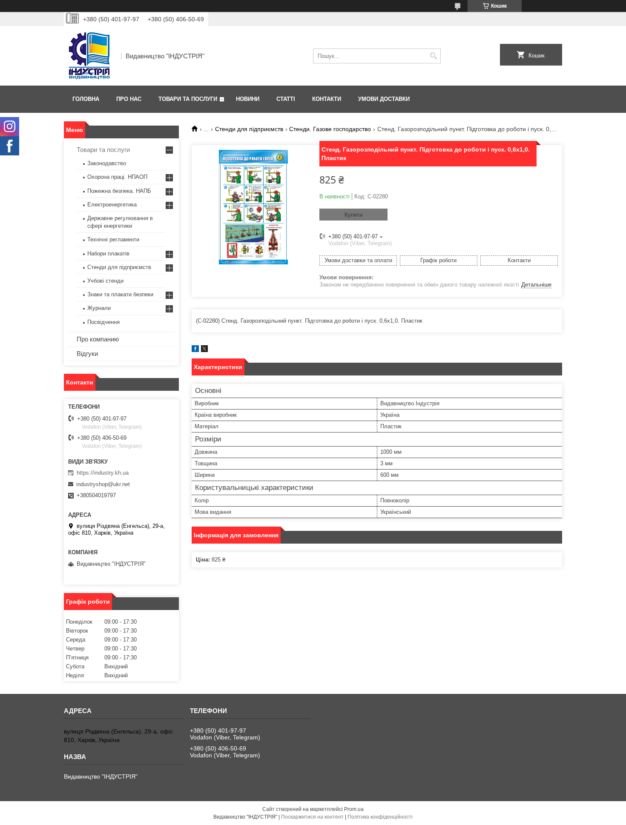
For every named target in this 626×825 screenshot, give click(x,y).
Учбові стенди (105, 281)
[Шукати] (433, 56)
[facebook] (195, 350)
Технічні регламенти (113, 239)
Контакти (326, 99)
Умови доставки (384, 99)
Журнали (99, 308)
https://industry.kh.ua (103, 473)
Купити (353, 215)
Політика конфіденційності (380, 817)
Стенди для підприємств (249, 129)
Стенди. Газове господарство (330, 129)
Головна (85, 99)
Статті (285, 99)
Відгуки (87, 353)
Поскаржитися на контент (312, 817)
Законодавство (106, 163)
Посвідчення (103, 322)
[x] (204, 350)
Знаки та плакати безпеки (120, 294)
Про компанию (98, 339)
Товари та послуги (187, 99)
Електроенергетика (112, 204)
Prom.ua (354, 809)
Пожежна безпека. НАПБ (119, 191)
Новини (247, 99)
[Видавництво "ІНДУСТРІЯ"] (89, 55)
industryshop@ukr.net (103, 484)
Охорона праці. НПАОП (117, 177)
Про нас (128, 99)
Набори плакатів (108, 253)
